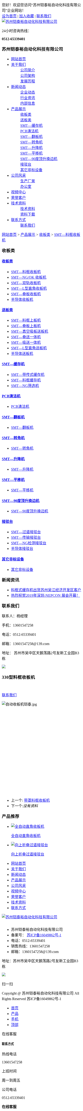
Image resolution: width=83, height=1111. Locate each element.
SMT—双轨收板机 (26, 283)
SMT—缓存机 (31, 126)
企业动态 (27, 92)
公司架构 (27, 76)
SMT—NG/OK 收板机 (28, 277)
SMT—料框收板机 (26, 272)
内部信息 (27, 103)
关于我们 (18, 65)
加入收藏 (26, 16)
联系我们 (43, 16)
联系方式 (18, 220)
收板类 (25, 114)
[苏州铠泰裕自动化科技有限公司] (29, 22)
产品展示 (18, 109)
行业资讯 (27, 98)
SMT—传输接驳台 (26, 537)
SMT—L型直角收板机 (29, 288)
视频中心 (18, 192)
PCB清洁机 (29, 131)
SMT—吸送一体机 (26, 342)
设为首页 (9, 16)
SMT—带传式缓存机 (27, 375)
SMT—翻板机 (31, 137)
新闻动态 (18, 87)
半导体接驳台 (22, 549)
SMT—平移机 (31, 153)
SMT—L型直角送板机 (29, 348)
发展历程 (27, 81)
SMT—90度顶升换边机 (38, 159)
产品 (14, 1014)
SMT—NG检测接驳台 (28, 543)
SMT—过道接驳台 (26, 532)
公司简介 (27, 70)
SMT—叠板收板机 (26, 294)
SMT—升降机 (31, 148)
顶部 (14, 1025)
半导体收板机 (22, 299)
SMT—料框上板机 (26, 320)
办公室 (25, 187)
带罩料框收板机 (37, 800)
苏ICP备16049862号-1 (44, 935)
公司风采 (18, 175)
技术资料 (18, 203)
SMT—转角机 (31, 142)
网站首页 (18, 59)
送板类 (25, 120)
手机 (14, 1019)
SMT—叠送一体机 (26, 337)
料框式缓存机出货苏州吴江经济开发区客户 (46, 590)
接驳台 (25, 164)
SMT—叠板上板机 (26, 326)
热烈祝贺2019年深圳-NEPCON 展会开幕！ (45, 595)
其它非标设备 (31, 170)
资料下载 (27, 214)
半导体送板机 (22, 354)
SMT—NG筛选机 (25, 386)
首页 (14, 1008)
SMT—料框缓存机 (26, 380)
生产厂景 (27, 181)
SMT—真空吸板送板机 (29, 331)
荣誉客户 (18, 198)
